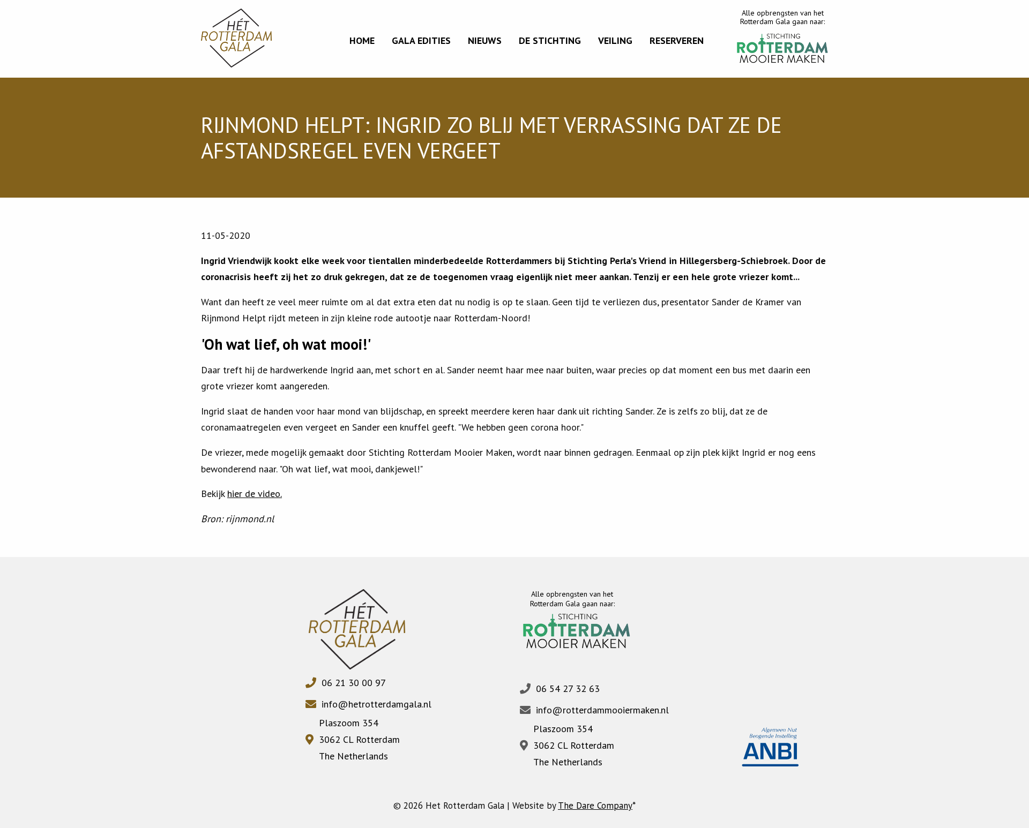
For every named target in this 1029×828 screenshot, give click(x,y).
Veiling (615, 40)
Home (362, 40)
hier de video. (254, 493)
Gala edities (421, 40)
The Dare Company (595, 805)
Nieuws (485, 40)
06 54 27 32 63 (568, 688)
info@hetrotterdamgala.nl (376, 704)
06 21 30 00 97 (354, 682)
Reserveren (677, 40)
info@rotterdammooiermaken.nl (602, 710)
